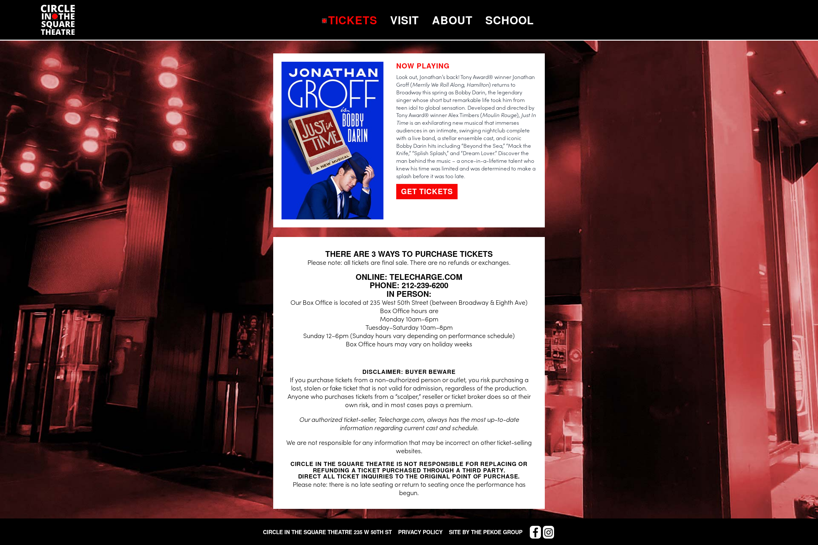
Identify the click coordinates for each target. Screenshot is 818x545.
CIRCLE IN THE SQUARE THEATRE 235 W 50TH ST (327, 532)
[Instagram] (548, 532)
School (509, 20)
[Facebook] (535, 532)
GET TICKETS (427, 191)
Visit (404, 20)
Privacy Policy (420, 532)
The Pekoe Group (496, 532)
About (452, 20)
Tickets (352, 20)
